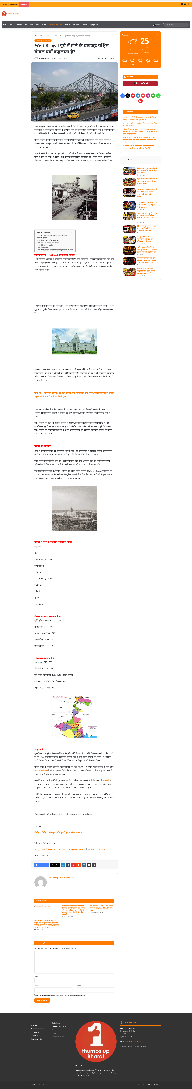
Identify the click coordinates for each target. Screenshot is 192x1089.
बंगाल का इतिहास (42, 238)
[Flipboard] (140, 101)
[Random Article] (185, 4)
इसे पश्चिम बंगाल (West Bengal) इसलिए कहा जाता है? (55, 236)
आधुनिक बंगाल (44, 248)
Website (78, 986)
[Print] (94, 865)
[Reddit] (78, 865)
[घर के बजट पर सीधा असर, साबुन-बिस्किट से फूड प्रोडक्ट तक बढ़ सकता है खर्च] (129, 272)
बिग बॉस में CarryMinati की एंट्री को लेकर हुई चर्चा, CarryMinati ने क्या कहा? (101, 908)
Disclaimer (34, 1036)
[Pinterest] (73, 865)
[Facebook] (122, 95)
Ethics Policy (56, 1023)
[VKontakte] (84, 865)
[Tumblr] (68, 865)
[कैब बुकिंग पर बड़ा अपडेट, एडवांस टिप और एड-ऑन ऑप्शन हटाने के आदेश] (129, 240)
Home (5, 25)
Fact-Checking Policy (59, 1027)
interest (92, 849)
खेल (31, 25)
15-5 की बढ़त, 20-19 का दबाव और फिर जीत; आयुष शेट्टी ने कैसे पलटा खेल (147, 204)
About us (34, 1026)
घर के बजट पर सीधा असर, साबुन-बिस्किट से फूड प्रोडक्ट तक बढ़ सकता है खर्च (146, 271)
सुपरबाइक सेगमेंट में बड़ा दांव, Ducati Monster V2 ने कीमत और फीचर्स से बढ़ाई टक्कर (146, 260)
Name (36, 976)
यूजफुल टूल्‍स (94, 25)
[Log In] (182, 4)
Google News (40, 849)
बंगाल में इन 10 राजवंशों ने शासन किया (48, 241)
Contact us (55, 1030)
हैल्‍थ (37, 25)
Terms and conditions (37, 1029)
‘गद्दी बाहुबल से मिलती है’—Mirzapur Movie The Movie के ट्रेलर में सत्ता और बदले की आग (147, 249)
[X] (127, 95)
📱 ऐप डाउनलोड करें (140, 83)
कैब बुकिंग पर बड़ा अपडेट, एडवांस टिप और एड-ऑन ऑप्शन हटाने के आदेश (145, 239)
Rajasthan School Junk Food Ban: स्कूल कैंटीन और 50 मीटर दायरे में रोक (147, 170)
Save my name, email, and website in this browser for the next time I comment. (60, 995)
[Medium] (153, 95)
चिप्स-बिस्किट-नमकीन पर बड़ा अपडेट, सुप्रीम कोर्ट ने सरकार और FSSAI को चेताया (146, 228)
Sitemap (54, 1034)
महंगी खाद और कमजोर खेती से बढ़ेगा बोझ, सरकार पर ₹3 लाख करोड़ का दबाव (147, 181)
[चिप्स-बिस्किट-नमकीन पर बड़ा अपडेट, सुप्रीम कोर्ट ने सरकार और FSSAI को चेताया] (129, 229)
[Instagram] (148, 95)
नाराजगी (106, 780)
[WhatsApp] (158, 95)
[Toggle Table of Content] (70, 233)
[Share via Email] (89, 865)
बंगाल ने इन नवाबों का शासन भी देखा (49, 243)
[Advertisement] (74, 288)
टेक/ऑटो (76, 25)
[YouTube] (143, 95)
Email (37, 986)
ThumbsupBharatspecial (48, 36)
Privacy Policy (35, 1032)
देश (11, 25)
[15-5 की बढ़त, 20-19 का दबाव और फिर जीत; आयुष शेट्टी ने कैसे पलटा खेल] (129, 205)
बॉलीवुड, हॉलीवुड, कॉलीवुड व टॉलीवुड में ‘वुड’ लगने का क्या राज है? (57, 250)
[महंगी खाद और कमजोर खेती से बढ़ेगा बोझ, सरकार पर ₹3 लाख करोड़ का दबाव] (129, 182)
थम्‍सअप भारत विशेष (55, 25)
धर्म (26, 25)
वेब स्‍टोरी (67, 25)
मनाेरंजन (19, 25)
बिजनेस (85, 25)
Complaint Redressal (58, 1037)
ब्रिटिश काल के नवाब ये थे (47, 245)
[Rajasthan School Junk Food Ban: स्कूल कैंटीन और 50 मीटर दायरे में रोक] (129, 171)
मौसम (44, 25)
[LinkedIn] (63, 865)
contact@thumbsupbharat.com (131, 1042)
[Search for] (186, 25)
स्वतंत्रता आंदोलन (40, 770)
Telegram (51, 849)
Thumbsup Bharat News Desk (47, 59)
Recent (130, 160)
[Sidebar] (188, 4)
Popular (150, 160)
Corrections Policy (37, 1039)
